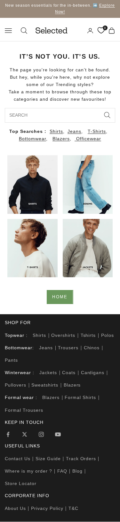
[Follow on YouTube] (58, 434)
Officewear (88, 138)
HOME (60, 296)
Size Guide (48, 458)
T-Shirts (97, 131)
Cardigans (93, 372)
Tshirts (88, 335)
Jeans (74, 131)
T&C (73, 508)
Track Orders (81, 458)
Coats (69, 372)
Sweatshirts (44, 385)
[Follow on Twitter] (24, 434)
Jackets (48, 372)
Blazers (61, 138)
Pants (11, 360)
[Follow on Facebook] (8, 434)
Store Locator (20, 483)
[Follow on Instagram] (41, 434)
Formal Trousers (24, 410)
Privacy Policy (47, 508)
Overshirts (63, 335)
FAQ (62, 471)
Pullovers (15, 385)
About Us (15, 508)
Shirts (56, 131)
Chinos (92, 347)
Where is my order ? (28, 471)
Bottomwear (32, 138)
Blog (77, 471)
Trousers (68, 347)
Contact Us (17, 458)
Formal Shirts (80, 397)
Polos (107, 335)
